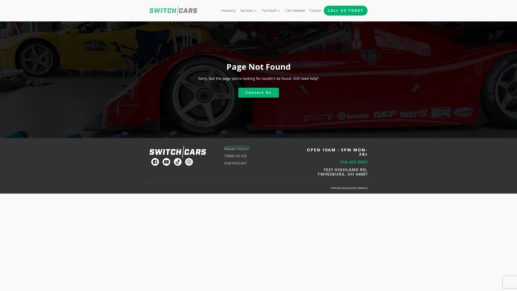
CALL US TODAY (346, 10)
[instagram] (189, 162)
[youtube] (166, 162)
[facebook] (155, 162)
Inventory (228, 10)
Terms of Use (235, 156)
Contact (315, 10)
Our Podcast (235, 163)
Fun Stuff (269, 10)
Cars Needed (295, 10)
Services (247, 10)
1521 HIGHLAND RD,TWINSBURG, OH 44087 (342, 172)
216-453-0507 (354, 162)
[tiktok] (178, 162)
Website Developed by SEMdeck (349, 188)
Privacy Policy (236, 149)
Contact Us (259, 92)
